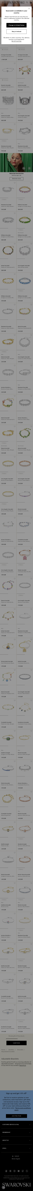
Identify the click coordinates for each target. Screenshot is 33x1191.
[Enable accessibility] (3, 1187)
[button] (29, 8)
